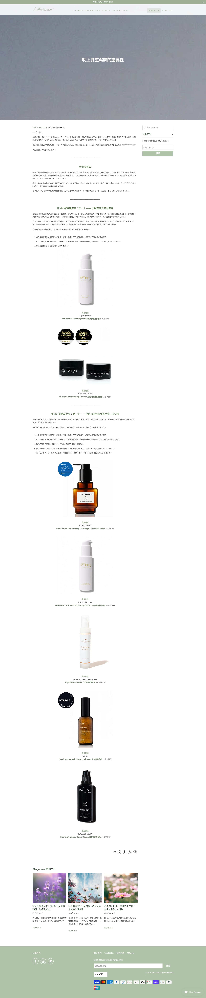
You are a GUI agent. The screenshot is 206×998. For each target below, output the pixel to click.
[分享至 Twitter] (119, 852)
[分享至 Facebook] (124, 852)
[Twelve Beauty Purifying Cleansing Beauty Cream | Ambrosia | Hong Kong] (85, 796)
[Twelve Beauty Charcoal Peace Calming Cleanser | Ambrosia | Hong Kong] (85, 385)
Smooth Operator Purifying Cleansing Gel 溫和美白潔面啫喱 (80, 528)
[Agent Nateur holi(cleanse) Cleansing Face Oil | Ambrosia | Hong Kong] (85, 308)
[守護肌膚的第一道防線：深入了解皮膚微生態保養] (85, 888)
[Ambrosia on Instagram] (43, 961)
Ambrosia (155, 972)
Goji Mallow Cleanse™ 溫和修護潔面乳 (80, 682)
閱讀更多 (36, 928)
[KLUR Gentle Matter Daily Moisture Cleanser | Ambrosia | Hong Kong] (85, 748)
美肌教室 (126, 11)
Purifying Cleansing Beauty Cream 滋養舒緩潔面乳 (80, 837)
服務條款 (131, 953)
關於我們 (98, 953)
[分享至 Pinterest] (129, 852)
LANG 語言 (153, 11)
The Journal (42, 127)
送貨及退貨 (109, 953)
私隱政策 (120, 953)
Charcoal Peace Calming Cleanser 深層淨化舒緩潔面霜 (80, 397)
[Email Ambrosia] (51, 961)
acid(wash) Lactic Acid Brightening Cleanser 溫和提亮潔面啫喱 (80, 605)
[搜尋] (166, 10)
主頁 (74, 11)
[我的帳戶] (162, 10)
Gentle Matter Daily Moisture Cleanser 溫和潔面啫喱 (80, 759)
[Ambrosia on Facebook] (36, 961)
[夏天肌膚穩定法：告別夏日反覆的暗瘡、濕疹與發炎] (49, 888)
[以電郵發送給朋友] (135, 852)
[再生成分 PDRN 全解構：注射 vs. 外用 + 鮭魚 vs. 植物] (121, 888)
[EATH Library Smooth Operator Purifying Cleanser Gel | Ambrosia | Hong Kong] (85, 518)
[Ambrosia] (43, 9)
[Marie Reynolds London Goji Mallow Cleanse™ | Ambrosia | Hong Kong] (85, 642)
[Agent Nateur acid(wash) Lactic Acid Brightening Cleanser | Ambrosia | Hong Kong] (85, 594)
